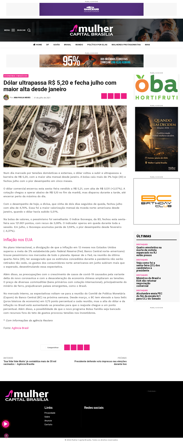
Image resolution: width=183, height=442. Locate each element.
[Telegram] (124, 96)
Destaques (142, 244)
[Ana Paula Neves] (6, 97)
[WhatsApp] (117, 96)
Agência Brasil (20, 328)
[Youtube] (177, 30)
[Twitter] (171, 30)
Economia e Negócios (16, 76)
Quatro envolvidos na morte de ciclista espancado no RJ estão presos (149, 251)
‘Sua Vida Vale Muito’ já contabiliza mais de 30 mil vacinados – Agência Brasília (29, 362)
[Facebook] (159, 30)
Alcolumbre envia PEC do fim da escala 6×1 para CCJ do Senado (149, 296)
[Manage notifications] (6, 435)
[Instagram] (165, 30)
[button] (24, 30)
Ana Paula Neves (22, 97)
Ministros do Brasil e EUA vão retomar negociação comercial (148, 282)
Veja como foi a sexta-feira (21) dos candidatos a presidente (148, 266)
